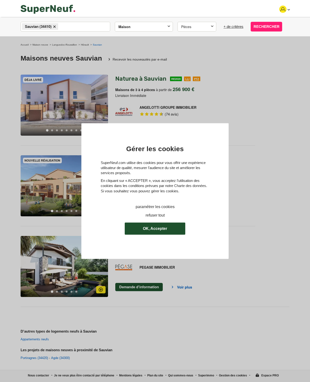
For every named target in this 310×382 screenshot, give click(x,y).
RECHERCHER (266, 26)
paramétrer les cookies (155, 207)
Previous (24, 105)
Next (104, 105)
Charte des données (190, 186)
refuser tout (155, 215)
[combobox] (65, 26)
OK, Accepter (155, 228)
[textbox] (63, 26)
